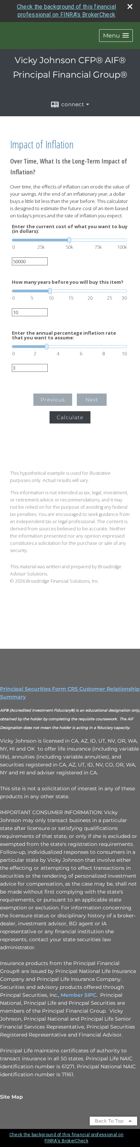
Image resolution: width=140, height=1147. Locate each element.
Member (72, 995)
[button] (116, 35)
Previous (53, 399)
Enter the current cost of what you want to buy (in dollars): (69, 229)
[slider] (69, 240)
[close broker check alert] (130, 6)
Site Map (11, 1097)
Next (91, 399)
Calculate (70, 417)
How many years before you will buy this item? (67, 282)
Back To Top (110, 1121)
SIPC (90, 995)
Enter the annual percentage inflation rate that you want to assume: (64, 335)
